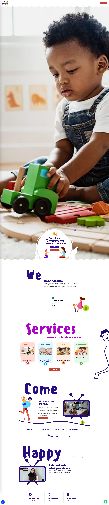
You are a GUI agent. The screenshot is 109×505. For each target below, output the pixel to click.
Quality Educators (58, 303)
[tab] (60, 298)
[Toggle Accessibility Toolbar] (3, 502)
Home (15, 3)
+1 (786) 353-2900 (59, 430)
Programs (26, 3)
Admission (32, 3)
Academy (39, 3)
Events (44, 3)
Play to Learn (57, 305)
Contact (54, 3)
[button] (105, 501)
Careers (49, 3)
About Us (20, 3)
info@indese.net (73, 430)
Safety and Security (58, 300)
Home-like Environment (59, 297)
